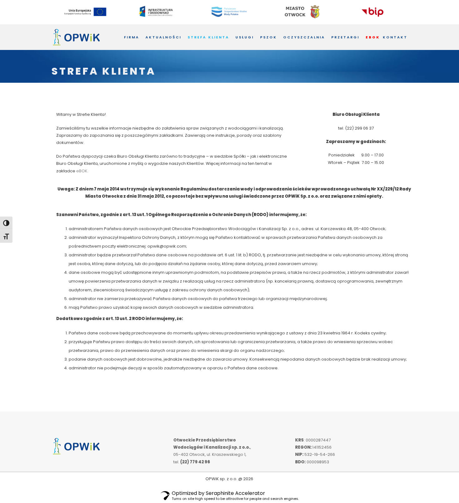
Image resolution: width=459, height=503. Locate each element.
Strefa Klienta (208, 37)
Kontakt (395, 37)
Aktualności (163, 37)
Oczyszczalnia (304, 37)
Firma (131, 37)
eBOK (81, 171)
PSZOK (268, 37)
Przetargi (345, 37)
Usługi (244, 37)
